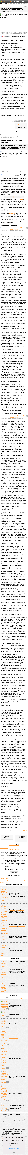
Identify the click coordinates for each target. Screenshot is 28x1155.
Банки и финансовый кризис (16, 197)
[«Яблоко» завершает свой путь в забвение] (4, 1014)
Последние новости (14, 850)
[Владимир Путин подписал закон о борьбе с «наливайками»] (4, 937)
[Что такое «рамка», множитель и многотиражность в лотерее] (4, 1107)
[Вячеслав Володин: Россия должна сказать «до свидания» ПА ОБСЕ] (4, 925)
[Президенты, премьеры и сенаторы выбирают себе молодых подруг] (4, 975)
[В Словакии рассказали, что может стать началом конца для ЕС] (4, 949)
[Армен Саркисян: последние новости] (4, 964)
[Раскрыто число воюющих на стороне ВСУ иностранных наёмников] (4, 1005)
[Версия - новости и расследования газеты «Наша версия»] (4, 2)
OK (14, 1152)
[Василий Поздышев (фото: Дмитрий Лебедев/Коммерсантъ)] (14, 416)
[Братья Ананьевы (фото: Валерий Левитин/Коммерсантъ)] (14, 228)
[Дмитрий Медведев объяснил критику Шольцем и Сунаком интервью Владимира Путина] (4, 911)
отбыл (21, 199)
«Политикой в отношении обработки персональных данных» (14, 1147)
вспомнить (12, 213)
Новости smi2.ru (4, 848)
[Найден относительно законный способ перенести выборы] (4, 1024)
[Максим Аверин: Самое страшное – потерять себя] (4, 987)
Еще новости (14, 872)
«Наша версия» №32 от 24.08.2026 (20, 830)
